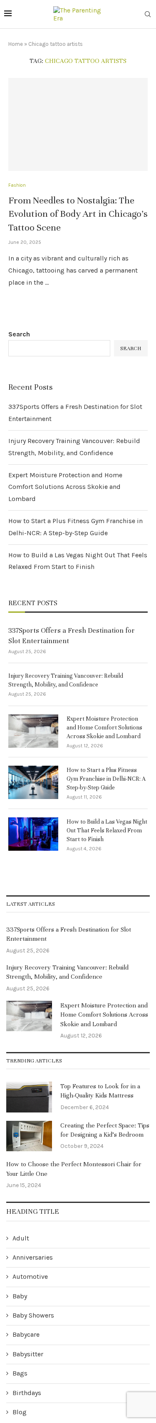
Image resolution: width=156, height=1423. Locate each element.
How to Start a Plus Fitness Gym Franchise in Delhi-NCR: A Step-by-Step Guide (106, 779)
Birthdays (26, 1393)
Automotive (30, 1276)
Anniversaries (32, 1257)
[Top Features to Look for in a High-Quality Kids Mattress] (29, 1097)
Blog (19, 1412)
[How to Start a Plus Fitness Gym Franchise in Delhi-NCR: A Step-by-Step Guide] (33, 782)
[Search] (148, 14)
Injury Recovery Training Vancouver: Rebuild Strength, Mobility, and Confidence (65, 680)
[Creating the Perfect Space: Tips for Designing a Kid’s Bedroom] (29, 1136)
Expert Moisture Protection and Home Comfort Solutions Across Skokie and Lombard (65, 487)
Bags (19, 1373)
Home (15, 44)
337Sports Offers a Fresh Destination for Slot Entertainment (71, 635)
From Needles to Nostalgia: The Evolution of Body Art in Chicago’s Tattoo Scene (78, 214)
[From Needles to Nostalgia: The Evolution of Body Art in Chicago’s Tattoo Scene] (78, 124)
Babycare (26, 1334)
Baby (19, 1296)
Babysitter (27, 1354)
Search (19, 334)
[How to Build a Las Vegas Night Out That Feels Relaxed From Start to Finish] (33, 834)
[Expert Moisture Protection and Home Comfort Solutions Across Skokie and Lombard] (33, 731)
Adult (20, 1238)
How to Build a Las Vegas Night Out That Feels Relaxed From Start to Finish (107, 830)
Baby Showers (33, 1315)
